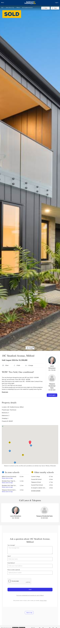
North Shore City (10, 7)
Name (9, 556)
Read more (5, 392)
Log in (56, 2)
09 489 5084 (52, 390)
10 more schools (35, 490)
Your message (11, 545)
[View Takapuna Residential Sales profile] (52, 378)
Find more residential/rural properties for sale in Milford (30, 595)
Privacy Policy (43, 600)
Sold (2, 7)
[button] (30, 443)
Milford (18, 7)
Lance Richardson (15, 516)
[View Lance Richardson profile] (52, 360)
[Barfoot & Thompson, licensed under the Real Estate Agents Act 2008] (30, 2)
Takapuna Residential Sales (52, 386)
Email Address (11, 563)
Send (30, 589)
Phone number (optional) (14, 569)
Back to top (29, 612)
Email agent (52, 395)
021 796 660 (52, 370)
